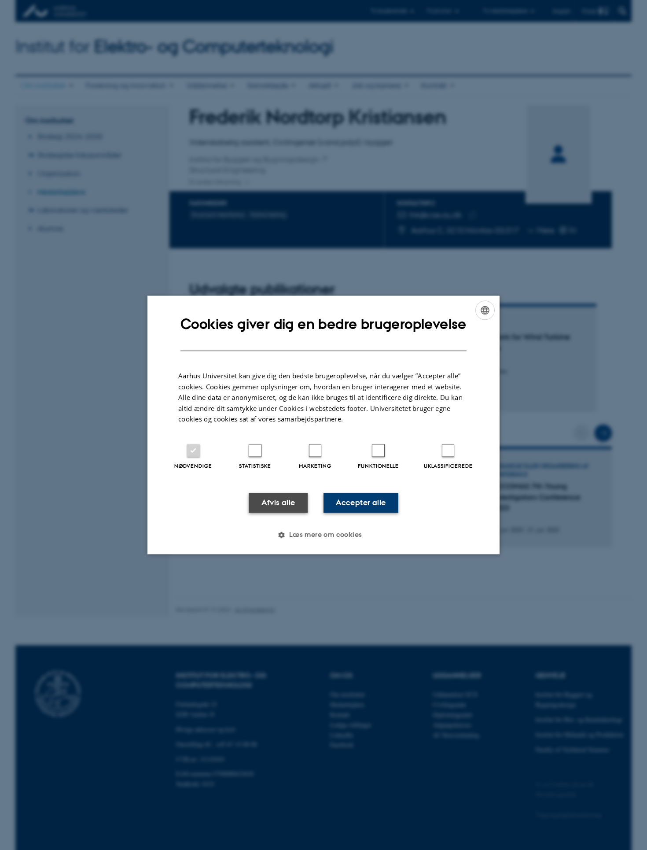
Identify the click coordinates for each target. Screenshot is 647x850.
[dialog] (323, 425)
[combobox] (485, 310)
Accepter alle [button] (361, 502)
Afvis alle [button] (278, 502)
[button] (323, 535)
